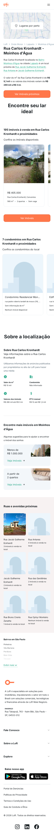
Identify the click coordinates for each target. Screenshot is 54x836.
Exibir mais (9, 665)
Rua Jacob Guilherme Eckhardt (30, 67)
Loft (6, 44)
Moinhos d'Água (46, 44)
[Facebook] (36, 827)
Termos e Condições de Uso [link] (17, 801)
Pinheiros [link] (8, 644)
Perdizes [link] (7, 651)
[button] (27, 730)
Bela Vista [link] (8, 655)
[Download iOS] (38, 777)
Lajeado (30, 44)
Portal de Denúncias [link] (13, 788)
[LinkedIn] (27, 827)
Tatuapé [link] (7, 659)
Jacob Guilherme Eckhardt (31, 70)
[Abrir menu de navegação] (49, 5)
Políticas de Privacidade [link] (15, 794)
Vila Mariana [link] (9, 648)
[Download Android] (16, 777)
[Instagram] (17, 827)
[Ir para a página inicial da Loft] (7, 4)
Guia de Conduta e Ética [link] (15, 807)
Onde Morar (17, 44)
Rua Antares (10, 70)
